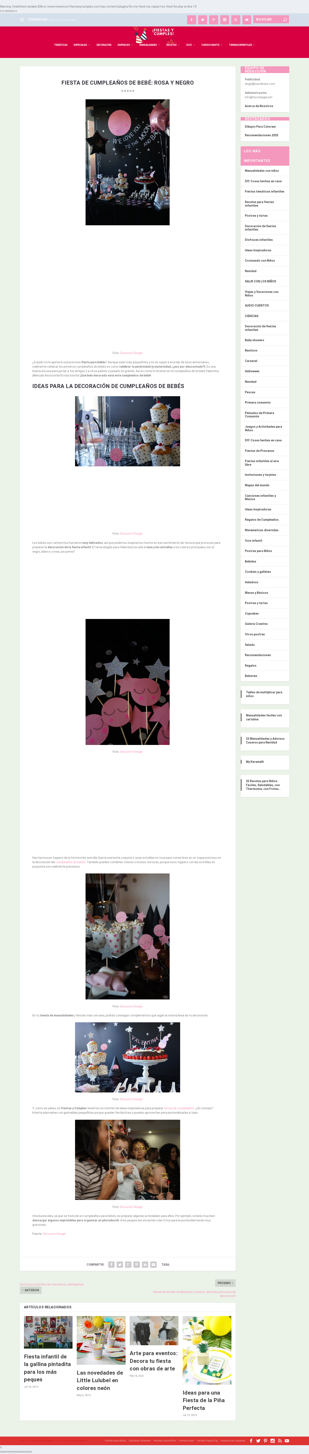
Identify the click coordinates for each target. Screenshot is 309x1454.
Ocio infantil (253, 540)
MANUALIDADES (148, 44)
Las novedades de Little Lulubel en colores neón (100, 1380)
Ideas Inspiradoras (258, 250)
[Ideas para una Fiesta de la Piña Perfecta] (207, 1350)
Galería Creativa (256, 623)
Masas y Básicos (256, 592)
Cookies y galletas (258, 571)
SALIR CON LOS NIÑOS (260, 281)
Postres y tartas (256, 215)
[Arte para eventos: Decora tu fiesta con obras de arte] (154, 1330)
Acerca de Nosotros (259, 106)
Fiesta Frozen (186, 1440)
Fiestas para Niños (115, 1440)
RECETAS (171, 44)
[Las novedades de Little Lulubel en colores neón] (101, 1340)
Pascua (250, 392)
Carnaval (251, 361)
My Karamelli (255, 761)
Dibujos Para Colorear (260, 126)
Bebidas (250, 561)
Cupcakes (252, 613)
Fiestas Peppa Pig (207, 1440)
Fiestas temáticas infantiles (264, 191)
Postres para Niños (258, 551)
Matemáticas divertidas (262, 530)
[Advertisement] (127, 259)
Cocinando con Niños (260, 260)
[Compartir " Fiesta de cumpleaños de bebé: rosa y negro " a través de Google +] (128, 1264)
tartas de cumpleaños (179, 1108)
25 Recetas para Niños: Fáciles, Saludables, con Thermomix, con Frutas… (263, 784)
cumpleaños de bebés (71, 862)
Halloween (252, 371)
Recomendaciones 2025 (261, 135)
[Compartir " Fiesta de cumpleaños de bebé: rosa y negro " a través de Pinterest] (136, 1264)
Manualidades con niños (262, 170)
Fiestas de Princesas (259, 450)
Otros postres (255, 634)
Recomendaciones (258, 655)
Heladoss (251, 582)
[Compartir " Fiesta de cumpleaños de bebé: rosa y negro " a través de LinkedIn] (145, 1264)
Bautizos (251, 350)
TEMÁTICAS (60, 44)
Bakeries (251, 676)
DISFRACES (124, 44)
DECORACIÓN (103, 44)
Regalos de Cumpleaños (262, 519)
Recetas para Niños (165, 1440)
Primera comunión (258, 402)
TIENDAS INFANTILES (240, 44)
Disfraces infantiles (259, 239)
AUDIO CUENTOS (257, 305)
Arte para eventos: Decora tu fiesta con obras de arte (154, 1361)
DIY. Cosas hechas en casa (263, 181)
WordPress (81, 1441)
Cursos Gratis (210, 44)
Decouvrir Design (131, 353)
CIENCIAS (251, 316)
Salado (250, 644)
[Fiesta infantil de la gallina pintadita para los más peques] (48, 1332)
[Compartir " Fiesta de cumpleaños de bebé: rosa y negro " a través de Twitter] (120, 1264)
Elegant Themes (45, 1441)
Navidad (250, 271)
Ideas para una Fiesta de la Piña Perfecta (204, 1400)
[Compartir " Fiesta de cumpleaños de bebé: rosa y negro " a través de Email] (153, 1264)
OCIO (189, 44)
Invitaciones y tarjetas (260, 474)
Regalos (250, 665)
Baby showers (254, 340)
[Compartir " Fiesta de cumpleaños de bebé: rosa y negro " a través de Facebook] (111, 1264)
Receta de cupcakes (63, 19)
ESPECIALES (80, 44)
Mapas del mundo (257, 485)
